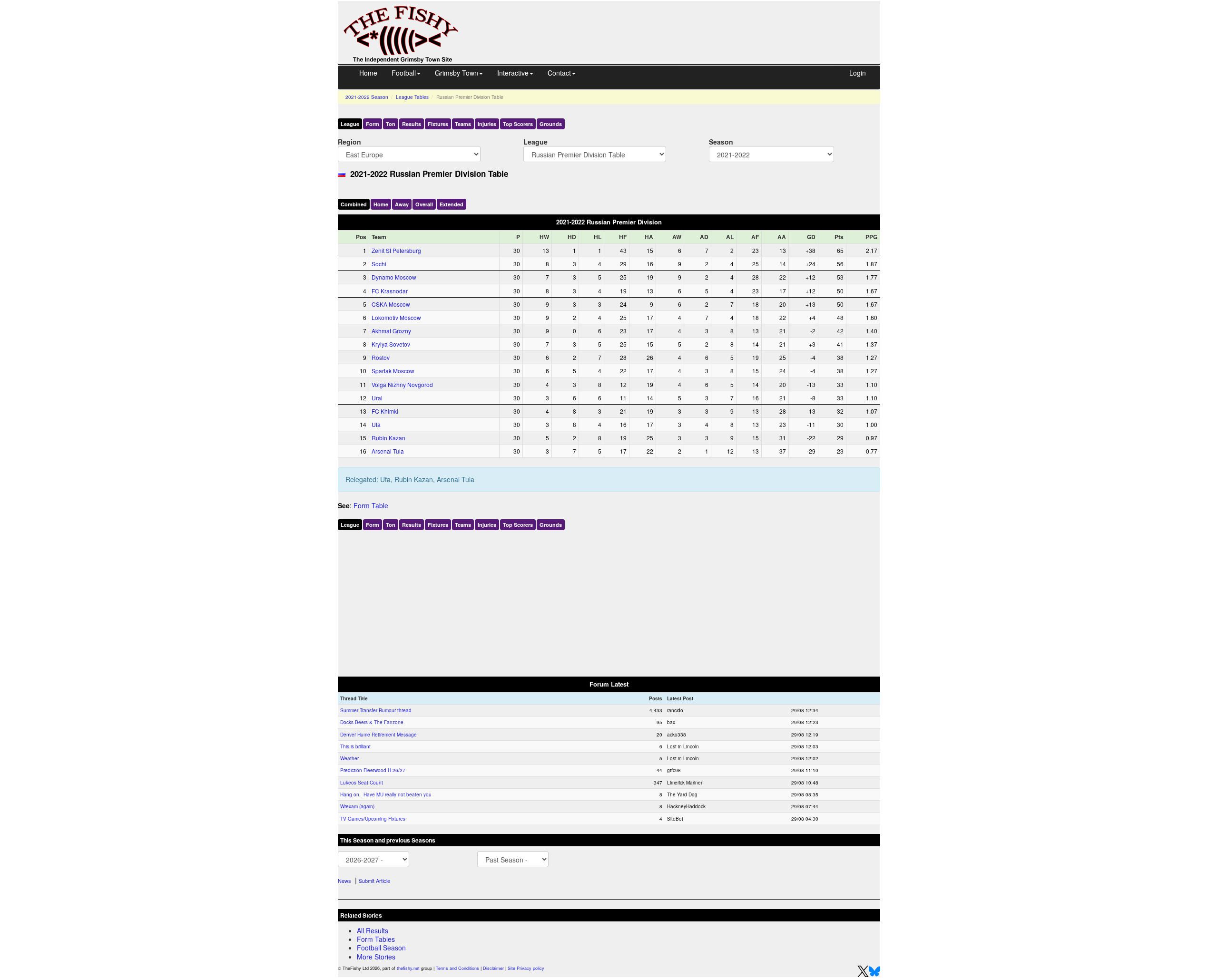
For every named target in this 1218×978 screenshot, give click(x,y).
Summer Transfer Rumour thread (376, 710)
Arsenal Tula (388, 451)
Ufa (376, 424)
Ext (451, 204)
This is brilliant (355, 746)
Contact (559, 72)
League (350, 123)
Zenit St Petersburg (396, 250)
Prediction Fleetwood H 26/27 (372, 770)
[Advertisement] (678, 22)
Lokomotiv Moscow (396, 317)
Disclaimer (493, 968)
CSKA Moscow (391, 304)
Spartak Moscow (393, 371)
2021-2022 (366, 97)
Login (857, 72)
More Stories (376, 956)
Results (411, 123)
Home (368, 72)
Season (721, 141)
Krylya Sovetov (391, 344)
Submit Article (374, 880)
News (344, 880)
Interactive (513, 72)
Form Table (371, 505)
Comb (354, 204)
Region (349, 141)
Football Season (381, 947)
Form (372, 123)
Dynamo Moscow (394, 277)
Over (424, 204)
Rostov (381, 357)
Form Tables (376, 939)
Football (404, 72)
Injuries (487, 123)
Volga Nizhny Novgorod (402, 384)
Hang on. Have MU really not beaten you (386, 794)
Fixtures (438, 123)
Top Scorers (518, 123)
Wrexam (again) (357, 806)
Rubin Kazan (388, 438)
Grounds (551, 123)
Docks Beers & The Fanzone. (372, 722)
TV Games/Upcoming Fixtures (372, 818)
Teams (463, 123)
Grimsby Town (456, 72)
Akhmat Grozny (391, 331)
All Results (372, 930)
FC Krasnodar (390, 291)
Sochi (379, 264)
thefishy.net (408, 968)
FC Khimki (385, 411)
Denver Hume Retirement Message (378, 734)
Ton (390, 123)
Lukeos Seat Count (361, 782)
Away (402, 204)
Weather (349, 758)
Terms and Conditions (457, 968)
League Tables (412, 97)
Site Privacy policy (526, 968)
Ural (377, 398)
